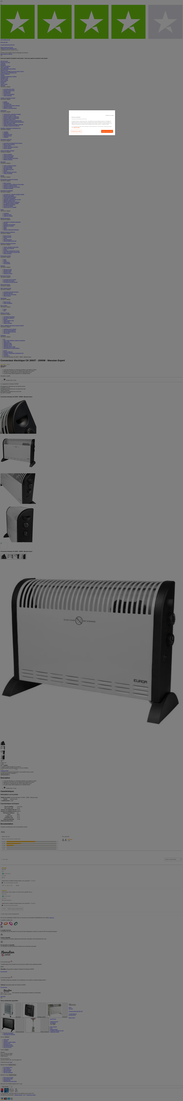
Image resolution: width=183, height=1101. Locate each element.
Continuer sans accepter (110, 115)
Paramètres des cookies (76, 131)
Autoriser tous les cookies (107, 131)
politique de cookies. (76, 127)
